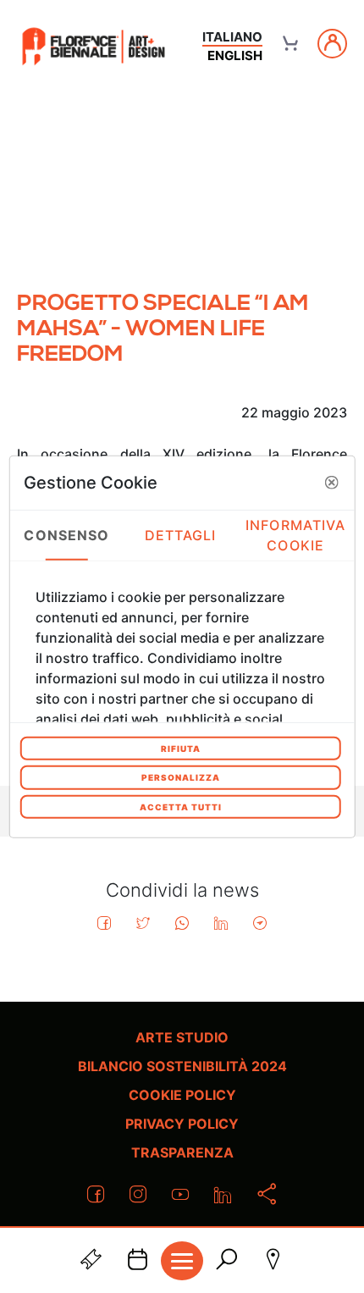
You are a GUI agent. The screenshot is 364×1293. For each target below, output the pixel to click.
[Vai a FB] (93, 46)
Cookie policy (182, 1094)
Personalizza (180, 777)
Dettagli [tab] (181, 535)
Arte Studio (182, 1037)
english (234, 55)
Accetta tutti (181, 806)
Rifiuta (181, 748)
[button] (331, 482)
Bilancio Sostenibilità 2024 (182, 1066)
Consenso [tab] (66, 535)
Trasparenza (182, 1152)
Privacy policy (182, 1123)
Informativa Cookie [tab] (295, 535)
